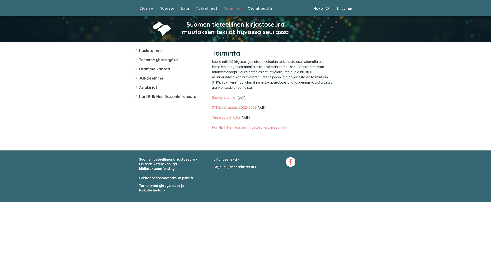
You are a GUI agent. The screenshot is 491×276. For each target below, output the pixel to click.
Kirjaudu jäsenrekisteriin (234, 167)
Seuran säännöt (224, 97)
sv (344, 8)
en (350, 8)
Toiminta (232, 8)
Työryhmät (206, 8)
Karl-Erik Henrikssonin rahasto (167, 96)
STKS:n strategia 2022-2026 (234, 107)
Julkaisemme (151, 78)
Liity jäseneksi (226, 159)
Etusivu (146, 8)
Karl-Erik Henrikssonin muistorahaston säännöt (249, 127)
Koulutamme (151, 50)
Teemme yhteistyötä (158, 59)
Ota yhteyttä (260, 8)
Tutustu (167, 8)
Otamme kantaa (154, 69)
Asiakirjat (148, 87)
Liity (185, 8)
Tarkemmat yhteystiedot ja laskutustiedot (161, 187)
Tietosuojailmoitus (227, 117)
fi (338, 8)
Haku (318, 8)
